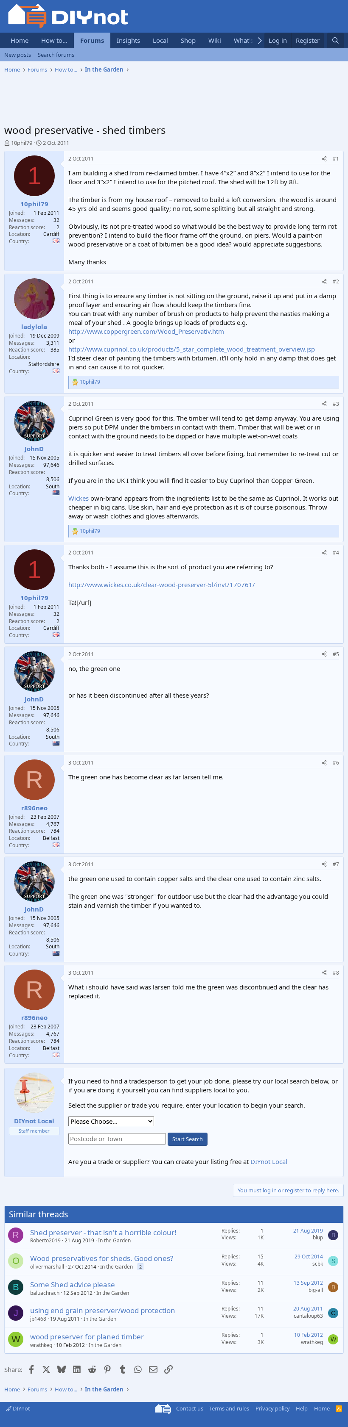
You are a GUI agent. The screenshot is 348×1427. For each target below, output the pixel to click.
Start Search (187, 1139)
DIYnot (20, 1408)
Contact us (189, 1408)
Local (160, 40)
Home (19, 40)
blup (318, 1237)
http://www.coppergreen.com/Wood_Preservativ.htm (146, 331)
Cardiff (51, 234)
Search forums (56, 54)
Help (302, 1408)
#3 (336, 403)
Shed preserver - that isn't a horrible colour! (103, 1232)
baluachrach (44, 1293)
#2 (336, 281)
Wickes (78, 498)
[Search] (335, 40)
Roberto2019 (45, 1240)
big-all (316, 1290)
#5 (336, 654)
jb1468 (38, 1318)
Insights (128, 40)
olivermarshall (47, 1266)
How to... (54, 40)
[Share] (324, 159)
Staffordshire (43, 364)
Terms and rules (229, 1408)
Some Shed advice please (72, 1284)
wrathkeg (41, 1345)
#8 (336, 972)
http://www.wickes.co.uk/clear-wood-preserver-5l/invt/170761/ (161, 584)
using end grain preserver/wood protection (102, 1310)
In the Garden (114, 1240)
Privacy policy (272, 1408)
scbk (317, 1263)
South (52, 486)
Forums (92, 40)
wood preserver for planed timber (87, 1336)
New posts (17, 54)
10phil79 (21, 143)
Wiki (214, 40)
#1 (336, 158)
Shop (188, 40)
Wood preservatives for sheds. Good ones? (101, 1258)
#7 (336, 864)
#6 (336, 762)
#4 (336, 552)
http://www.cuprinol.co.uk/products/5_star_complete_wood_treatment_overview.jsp (191, 349)
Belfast (51, 838)
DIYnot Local (268, 1161)
